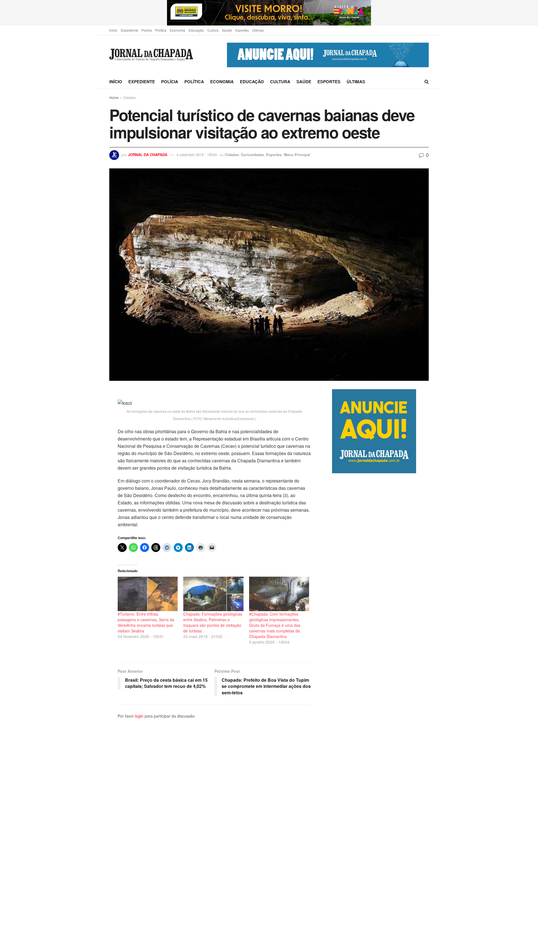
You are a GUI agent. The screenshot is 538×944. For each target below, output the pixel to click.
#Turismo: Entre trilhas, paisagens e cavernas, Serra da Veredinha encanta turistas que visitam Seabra (146, 622)
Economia (177, 30)
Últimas (258, 30)
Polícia (147, 30)
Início (113, 30)
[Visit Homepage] (151, 55)
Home (114, 97)
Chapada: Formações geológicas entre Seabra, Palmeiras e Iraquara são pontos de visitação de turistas (212, 622)
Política (160, 30)
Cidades (129, 97)
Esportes (242, 30)
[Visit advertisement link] (269, 12)
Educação (196, 30)
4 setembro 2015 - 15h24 (197, 154)
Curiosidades (252, 154)
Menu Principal (297, 154)
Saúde (227, 30)
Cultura (213, 30)
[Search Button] (427, 82)
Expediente (129, 30)
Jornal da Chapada (147, 154)
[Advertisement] (380, 708)
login (139, 716)
